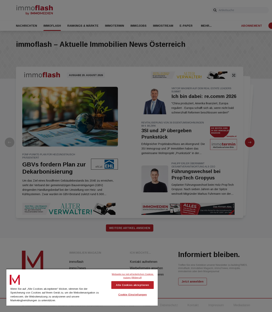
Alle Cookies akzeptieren (132, 285)
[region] (82, 287)
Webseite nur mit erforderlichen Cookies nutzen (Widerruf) (133, 276)
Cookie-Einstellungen (132, 294)
